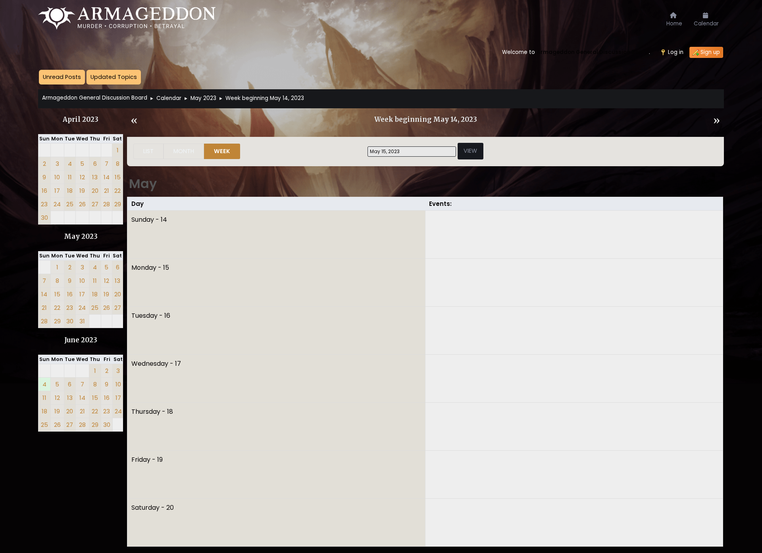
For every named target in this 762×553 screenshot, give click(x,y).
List (148, 151)
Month (183, 151)
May (143, 183)
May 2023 (81, 236)
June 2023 (80, 340)
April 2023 (80, 119)
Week (222, 151)
